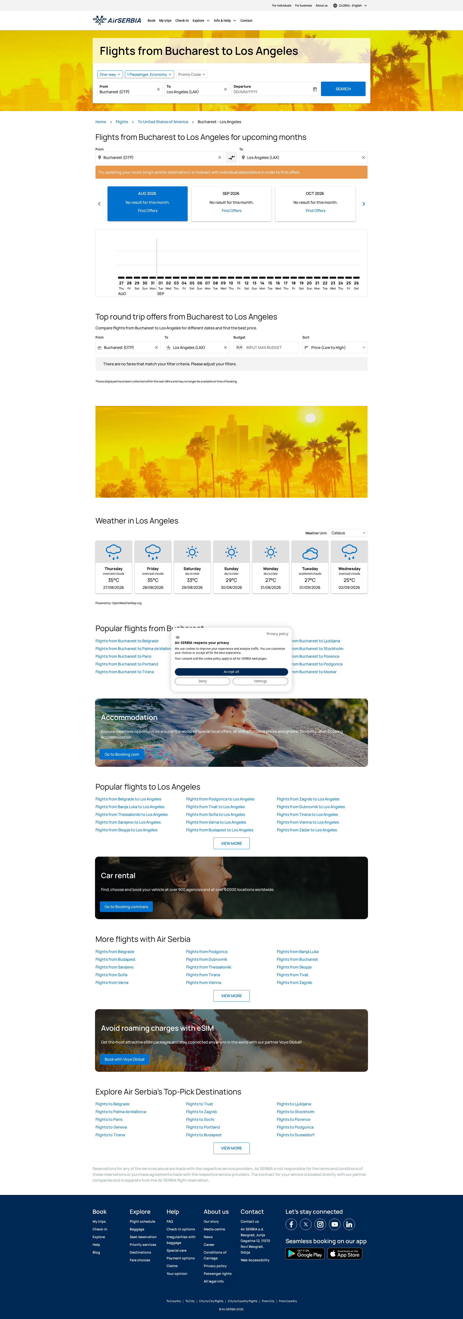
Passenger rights (218, 1273)
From (104, 86)
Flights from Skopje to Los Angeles (126, 829)
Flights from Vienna (203, 982)
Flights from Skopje (294, 967)
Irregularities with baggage (181, 1239)
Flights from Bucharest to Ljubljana (308, 640)
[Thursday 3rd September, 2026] (176, 278)
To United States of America (163, 121)
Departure (242, 86)
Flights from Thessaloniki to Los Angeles (131, 814)
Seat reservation (143, 1236)
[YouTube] (334, 1224)
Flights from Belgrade (114, 951)
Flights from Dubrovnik (206, 959)
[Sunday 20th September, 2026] (309, 278)
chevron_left (99, 204)
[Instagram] (320, 1224)
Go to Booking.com (122, 754)
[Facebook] (291, 1224)
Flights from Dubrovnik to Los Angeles (311, 806)
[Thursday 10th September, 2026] (231, 278)
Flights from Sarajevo (114, 967)
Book (151, 20)
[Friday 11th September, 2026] (239, 278)
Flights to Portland (203, 1127)
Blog (96, 1252)
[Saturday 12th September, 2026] (247, 278)
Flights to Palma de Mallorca (120, 1111)
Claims (172, 1265)
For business (303, 5)
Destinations (140, 1252)
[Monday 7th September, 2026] (207, 278)
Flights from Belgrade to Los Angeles (128, 799)
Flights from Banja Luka (298, 951)
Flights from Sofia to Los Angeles (215, 814)
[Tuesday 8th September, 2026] (215, 278)
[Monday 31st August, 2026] (153, 278)
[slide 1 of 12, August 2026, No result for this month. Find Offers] (148, 203)
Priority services (143, 1244)
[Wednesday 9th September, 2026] (223, 278)
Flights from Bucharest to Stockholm (310, 648)
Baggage (137, 1229)
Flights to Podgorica (295, 1127)
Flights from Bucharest (297, 959)
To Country (173, 1301)
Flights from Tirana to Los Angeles (307, 814)
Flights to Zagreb (201, 1111)
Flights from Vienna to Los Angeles (308, 822)
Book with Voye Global (124, 1059)
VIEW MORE (231, 843)
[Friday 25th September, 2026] (348, 278)
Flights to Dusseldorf (295, 1134)
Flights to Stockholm (295, 1111)
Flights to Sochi (200, 1119)
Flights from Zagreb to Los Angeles (308, 799)
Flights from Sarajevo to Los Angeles (128, 822)
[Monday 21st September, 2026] (317, 278)
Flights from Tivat (292, 974)
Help (96, 1244)
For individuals (281, 5)
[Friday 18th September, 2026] (294, 278)
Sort (305, 337)
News (208, 1236)
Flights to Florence (293, 1119)
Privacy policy (215, 1265)
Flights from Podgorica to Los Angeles (220, 799)
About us (321, 5)
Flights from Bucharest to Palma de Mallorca (135, 648)
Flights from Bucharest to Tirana (124, 671)
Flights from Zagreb (294, 982)
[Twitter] (306, 1224)
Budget (239, 337)
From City (268, 1301)
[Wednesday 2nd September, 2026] (168, 278)
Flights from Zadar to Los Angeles (307, 829)
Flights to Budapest (204, 1134)
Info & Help (225, 20)
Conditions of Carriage (215, 1255)
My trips (165, 20)
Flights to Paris (108, 1119)
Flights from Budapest (115, 959)
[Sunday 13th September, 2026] (254, 278)
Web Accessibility (255, 1260)
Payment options (181, 1258)
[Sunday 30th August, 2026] (145, 278)
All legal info (214, 1281)
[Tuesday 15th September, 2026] (270, 278)
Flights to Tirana (110, 1134)
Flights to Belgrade (112, 1104)
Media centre (214, 1229)
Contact (246, 20)
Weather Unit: (316, 533)
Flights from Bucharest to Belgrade (126, 640)
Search (343, 89)
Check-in (182, 20)
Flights (122, 121)
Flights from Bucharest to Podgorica (309, 664)
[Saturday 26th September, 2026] (356, 278)
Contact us (250, 1221)
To (169, 86)
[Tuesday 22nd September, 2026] (325, 278)
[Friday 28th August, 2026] (129, 278)
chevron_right (364, 204)
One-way (108, 74)
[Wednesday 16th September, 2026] (278, 278)
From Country (288, 1301)
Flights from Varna (111, 982)
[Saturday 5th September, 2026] (192, 278)
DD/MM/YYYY (245, 91)
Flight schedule (142, 1221)
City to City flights (211, 1301)
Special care (176, 1250)
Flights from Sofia (111, 974)
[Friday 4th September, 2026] (184, 278)
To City (190, 1301)
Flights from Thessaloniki (208, 967)
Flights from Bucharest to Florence (308, 656)
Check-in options (181, 1229)
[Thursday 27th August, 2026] (121, 278)
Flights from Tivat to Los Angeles (215, 806)
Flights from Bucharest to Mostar (307, 671)
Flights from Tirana (203, 974)
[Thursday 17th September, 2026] (286, 278)
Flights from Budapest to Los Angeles (219, 829)
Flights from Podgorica (206, 951)
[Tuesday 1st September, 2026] (160, 278)
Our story (211, 1221)
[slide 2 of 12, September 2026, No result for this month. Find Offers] (231, 203)
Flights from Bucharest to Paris (123, 656)
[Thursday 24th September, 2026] (341, 278)
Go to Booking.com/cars (126, 906)
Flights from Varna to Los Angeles (216, 822)
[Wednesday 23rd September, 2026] (333, 278)
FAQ (170, 1221)
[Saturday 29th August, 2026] (137, 278)
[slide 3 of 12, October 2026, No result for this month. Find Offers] (315, 203)
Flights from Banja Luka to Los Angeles (129, 806)
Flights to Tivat (199, 1104)
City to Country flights (242, 1301)
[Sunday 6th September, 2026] (200, 278)
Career (209, 1244)
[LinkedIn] (349, 1224)
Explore (202, 20)
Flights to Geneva (111, 1127)
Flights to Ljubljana (294, 1104)
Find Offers (147, 210)
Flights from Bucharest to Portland (126, 664)
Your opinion (177, 1273)
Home (100, 121)
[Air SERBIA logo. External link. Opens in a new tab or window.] (177, 637)
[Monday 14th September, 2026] (262, 278)
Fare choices (140, 1260)
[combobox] (128, 92)
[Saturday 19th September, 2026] (301, 278)
